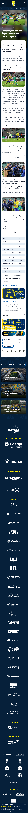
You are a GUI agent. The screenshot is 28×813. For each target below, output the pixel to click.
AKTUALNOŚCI (14, 8)
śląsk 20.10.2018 (8, 346)
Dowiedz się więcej (6, 806)
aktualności (17, 339)
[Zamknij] (25, 804)
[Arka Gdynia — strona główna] (13, 3)
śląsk (20, 343)
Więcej (21, 364)
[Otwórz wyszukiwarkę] (24, 3)
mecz (14, 343)
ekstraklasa (7, 339)
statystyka (7, 343)
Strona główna (4, 8)
